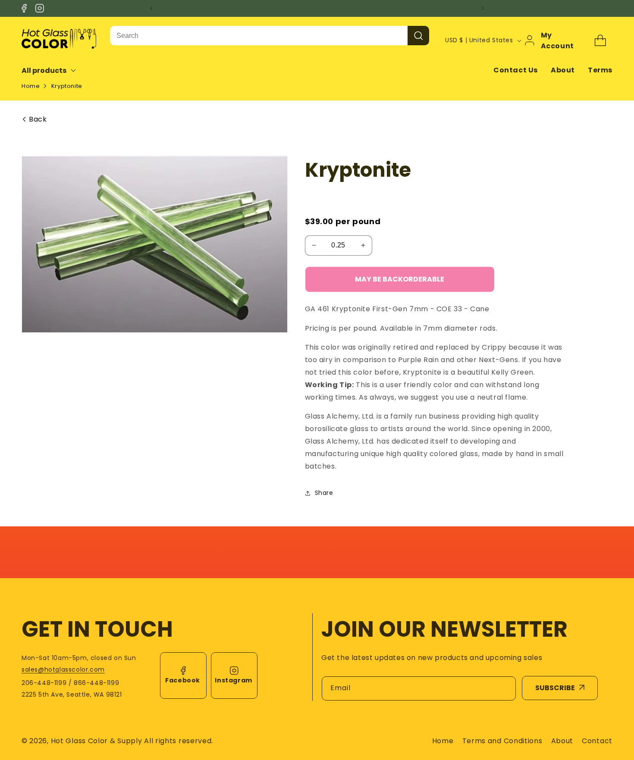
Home (31, 86)
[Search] (418, 35)
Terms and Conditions (502, 741)
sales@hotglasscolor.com (63, 669)
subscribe (555, 688)
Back (38, 119)
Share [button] (324, 492)
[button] (55, 70)
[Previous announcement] (151, 8)
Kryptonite (66, 86)
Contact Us (515, 70)
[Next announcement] (482, 8)
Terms (600, 70)
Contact (597, 741)
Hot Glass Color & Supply (96, 741)
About (563, 70)
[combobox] (259, 35)
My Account (557, 40)
